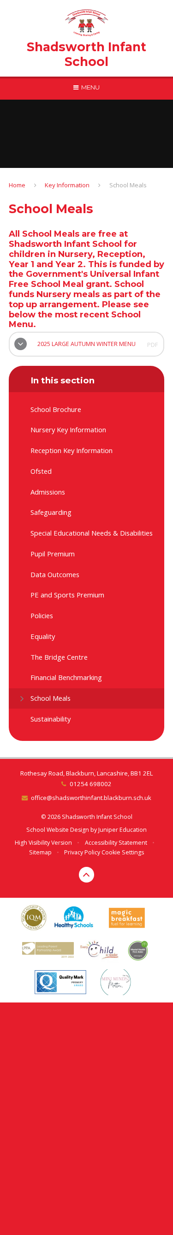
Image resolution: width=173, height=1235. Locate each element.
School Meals (128, 185)
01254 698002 (90, 784)
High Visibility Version (43, 843)
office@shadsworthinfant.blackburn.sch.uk (91, 798)
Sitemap (40, 852)
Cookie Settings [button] (122, 852)
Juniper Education (122, 830)
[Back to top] (87, 875)
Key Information (67, 185)
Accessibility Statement (116, 843)
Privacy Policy (82, 852)
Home (17, 185)
